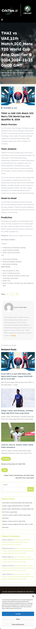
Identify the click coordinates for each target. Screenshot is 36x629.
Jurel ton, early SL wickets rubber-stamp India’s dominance (17, 446)
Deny (18, 619)
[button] (33, 596)
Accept (18, 614)
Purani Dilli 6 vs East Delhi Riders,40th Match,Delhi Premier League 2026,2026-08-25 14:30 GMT (17, 376)
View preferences (18, 624)
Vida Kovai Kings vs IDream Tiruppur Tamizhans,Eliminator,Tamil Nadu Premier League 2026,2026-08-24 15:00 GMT (18, 551)
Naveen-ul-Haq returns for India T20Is (13, 521)
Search (5, 485)
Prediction (9, 70)
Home (3, 70)
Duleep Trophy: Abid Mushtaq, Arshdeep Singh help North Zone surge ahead (17, 412)
